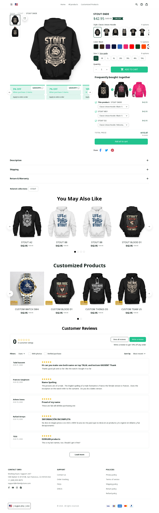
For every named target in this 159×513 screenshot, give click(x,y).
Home (12, 13)
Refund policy (111, 493)
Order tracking (63, 479)
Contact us (61, 475)
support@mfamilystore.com (19, 483)
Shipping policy (112, 484)
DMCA (59, 489)
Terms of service (112, 479)
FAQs (59, 484)
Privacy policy (111, 475)
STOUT (20, 13)
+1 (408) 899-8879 (15, 480)
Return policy (111, 489)
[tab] (75, 252)
